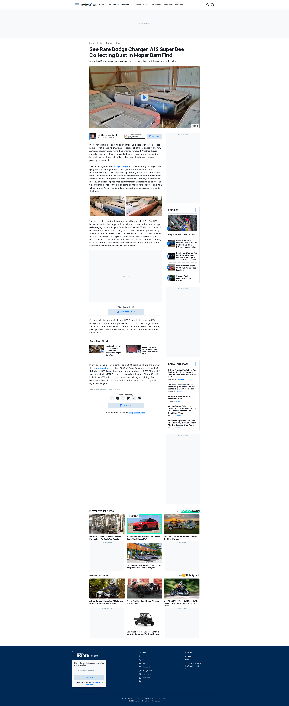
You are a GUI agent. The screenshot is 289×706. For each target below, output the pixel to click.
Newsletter (168, 5)
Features (125, 4)
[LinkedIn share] (123, 398)
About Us (188, 652)
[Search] (207, 4)
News (101, 4)
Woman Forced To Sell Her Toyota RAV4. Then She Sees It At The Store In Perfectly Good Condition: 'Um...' (182, 409)
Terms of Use (89, 684)
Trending (180, 379)
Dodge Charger (121, 166)
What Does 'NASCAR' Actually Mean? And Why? (180, 397)
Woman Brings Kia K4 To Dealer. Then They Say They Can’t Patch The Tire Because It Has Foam (182, 422)
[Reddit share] (134, 398)
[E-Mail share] (139, 398)
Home (91, 43)
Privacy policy (127, 698)
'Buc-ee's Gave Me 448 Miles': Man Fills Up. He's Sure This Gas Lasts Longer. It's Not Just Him (181, 386)
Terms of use (162, 698)
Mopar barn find (101, 368)
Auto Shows (156, 5)
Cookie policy (138, 698)
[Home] (88, 5)
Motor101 (178, 401)
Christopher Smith (109, 135)
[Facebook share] (112, 398)
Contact (188, 660)
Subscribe (89, 677)
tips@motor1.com (137, 412)
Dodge (100, 43)
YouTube (116, 389)
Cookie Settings (150, 698)
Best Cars (179, 5)
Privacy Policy (96, 682)
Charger (109, 43)
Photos (146, 5)
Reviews (112, 4)
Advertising (189, 656)
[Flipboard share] (128, 398)
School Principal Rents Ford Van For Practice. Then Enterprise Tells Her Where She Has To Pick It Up (182, 373)
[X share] (117, 398)
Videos (138, 5)
